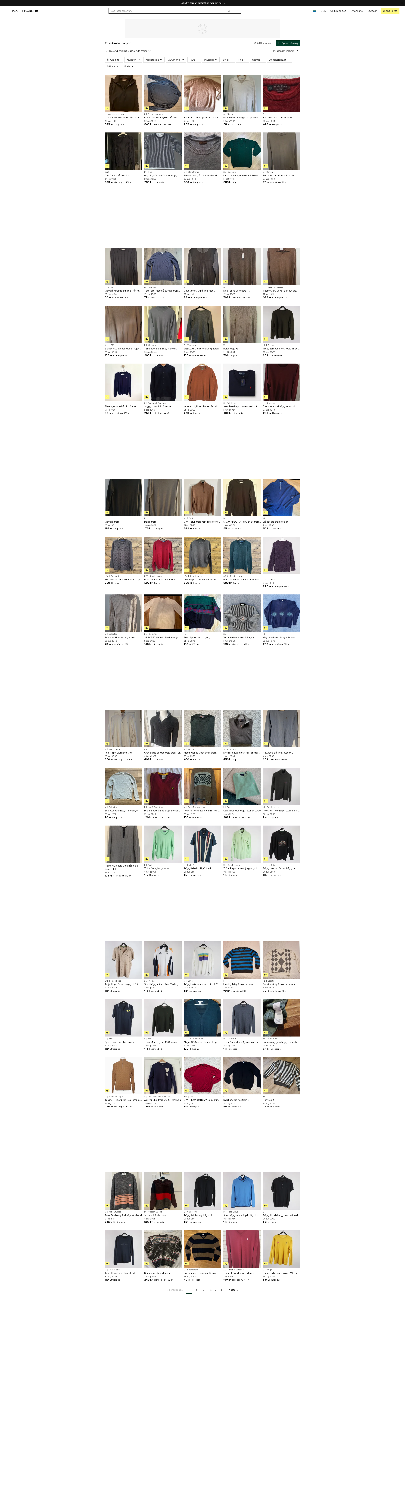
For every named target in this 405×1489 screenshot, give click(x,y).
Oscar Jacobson (116, 114)
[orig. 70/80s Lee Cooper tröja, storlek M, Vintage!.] (163, 151)
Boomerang (272, 1039)
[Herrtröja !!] (281, 1075)
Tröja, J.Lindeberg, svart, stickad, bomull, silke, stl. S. (280, 1215)
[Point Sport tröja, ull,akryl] (202, 613)
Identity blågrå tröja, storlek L (239, 984)
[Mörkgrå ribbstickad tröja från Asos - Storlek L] (123, 266)
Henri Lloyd (232, 1212)
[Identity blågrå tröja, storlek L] (242, 960)
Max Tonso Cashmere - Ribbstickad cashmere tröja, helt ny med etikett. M (242, 290)
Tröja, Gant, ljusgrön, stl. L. (158, 868)
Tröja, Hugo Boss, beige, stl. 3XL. (122, 984)
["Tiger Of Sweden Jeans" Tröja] (202, 1018)
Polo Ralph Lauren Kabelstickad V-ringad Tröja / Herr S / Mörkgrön (241, 579)
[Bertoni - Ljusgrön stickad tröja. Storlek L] (281, 151)
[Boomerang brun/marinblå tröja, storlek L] (202, 1249)
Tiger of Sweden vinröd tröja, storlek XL (239, 1273)
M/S (146, 576)
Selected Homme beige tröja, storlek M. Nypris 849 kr (120, 637)
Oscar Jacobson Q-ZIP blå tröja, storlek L (161, 117)
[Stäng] (402, 3)
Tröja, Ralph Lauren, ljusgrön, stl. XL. (240, 868)
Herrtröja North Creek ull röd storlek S (278, 117)
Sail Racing (192, 1212)
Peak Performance (197, 807)
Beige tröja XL (230, 348)
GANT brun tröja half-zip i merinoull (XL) (202, 521)
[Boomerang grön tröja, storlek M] (281, 1018)
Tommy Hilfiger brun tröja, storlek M (122, 1100)
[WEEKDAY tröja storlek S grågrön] (202, 324)
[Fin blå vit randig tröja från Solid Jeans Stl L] (123, 844)
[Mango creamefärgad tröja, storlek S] (242, 93)
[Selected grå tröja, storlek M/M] (123, 786)
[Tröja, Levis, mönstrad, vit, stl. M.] (202, 960)
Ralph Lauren (233, 403)
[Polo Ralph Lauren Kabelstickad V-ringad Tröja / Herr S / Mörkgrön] (242, 555)
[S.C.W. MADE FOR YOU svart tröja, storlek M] (242, 497)
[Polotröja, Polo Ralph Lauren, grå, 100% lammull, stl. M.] (281, 786)
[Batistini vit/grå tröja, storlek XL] (281, 960)
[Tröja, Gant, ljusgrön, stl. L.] (163, 844)
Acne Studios (115, 1212)
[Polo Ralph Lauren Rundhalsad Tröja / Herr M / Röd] (163, 555)
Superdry (231, 1039)
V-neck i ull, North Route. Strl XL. (201, 406)
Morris (191, 749)
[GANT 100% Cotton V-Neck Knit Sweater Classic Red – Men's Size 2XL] (202, 1075)
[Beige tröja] (163, 497)
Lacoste (232, 172)
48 (145, 749)
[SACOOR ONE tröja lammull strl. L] (202, 93)
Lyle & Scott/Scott (156, 807)
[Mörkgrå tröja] (123, 497)
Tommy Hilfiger (116, 1097)
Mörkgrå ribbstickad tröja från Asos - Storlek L (123, 290)
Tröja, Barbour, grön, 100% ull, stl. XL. (280, 348)
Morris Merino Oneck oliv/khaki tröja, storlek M (200, 752)
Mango (230, 114)
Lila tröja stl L (270, 579)
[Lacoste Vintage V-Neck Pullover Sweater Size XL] (242, 151)
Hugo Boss (116, 981)
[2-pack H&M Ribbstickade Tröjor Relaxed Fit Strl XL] (123, 324)
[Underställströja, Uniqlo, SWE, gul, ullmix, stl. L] (281, 1249)
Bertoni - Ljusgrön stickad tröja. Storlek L (279, 175)
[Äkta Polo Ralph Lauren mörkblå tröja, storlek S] (242, 382)
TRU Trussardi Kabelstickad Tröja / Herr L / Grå (123, 579)
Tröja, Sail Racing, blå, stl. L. (198, 1215)
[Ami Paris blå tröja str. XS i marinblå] (163, 1075)
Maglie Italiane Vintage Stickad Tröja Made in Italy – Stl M (279, 637)
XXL (185, 1097)
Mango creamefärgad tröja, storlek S (241, 117)
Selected (113, 634)
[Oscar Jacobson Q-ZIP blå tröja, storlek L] (163, 93)
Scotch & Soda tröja (155, 1215)
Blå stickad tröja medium (276, 521)
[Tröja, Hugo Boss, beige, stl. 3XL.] (123, 960)
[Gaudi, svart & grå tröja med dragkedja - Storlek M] (202, 266)
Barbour (271, 345)
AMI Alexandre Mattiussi (159, 1097)
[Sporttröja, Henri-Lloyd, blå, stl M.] (242, 1191)
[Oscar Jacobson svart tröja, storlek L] (123, 93)
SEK (323, 10)
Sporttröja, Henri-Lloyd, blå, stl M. (241, 1215)
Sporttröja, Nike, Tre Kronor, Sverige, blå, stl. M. (120, 1042)
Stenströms (193, 172)
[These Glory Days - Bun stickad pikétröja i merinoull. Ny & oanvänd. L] (281, 266)
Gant (107, 172)
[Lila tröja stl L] (281, 555)
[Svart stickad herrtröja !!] (242, 1075)
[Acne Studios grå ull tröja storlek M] (123, 1191)
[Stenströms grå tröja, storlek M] (202, 151)
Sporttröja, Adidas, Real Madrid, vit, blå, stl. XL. (161, 984)
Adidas (152, 981)
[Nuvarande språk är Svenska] (314, 11)
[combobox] (170, 10)
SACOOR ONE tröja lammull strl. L (201, 117)
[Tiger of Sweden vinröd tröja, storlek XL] (242, 1249)
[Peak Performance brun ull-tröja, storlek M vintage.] (202, 786)
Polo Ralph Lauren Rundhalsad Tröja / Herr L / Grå (200, 579)
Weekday (191, 345)
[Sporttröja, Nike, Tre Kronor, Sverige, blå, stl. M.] (123, 1018)
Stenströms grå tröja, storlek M (200, 175)
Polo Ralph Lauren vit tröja (119, 752)
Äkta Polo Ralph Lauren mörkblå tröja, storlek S (240, 406)
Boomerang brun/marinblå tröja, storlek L (200, 1273)
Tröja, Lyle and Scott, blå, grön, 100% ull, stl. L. (279, 868)
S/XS (225, 576)
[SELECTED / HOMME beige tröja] (163, 613)
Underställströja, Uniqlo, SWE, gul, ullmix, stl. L (281, 1273)
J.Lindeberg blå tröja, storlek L (160, 348)
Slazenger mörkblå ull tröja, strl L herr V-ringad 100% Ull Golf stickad (123, 406)
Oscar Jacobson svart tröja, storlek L (123, 117)
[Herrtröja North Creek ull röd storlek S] (281, 93)
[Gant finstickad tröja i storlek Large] (242, 786)
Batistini (271, 981)
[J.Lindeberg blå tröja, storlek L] (163, 324)
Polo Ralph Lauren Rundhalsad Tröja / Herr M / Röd (160, 579)
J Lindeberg (153, 345)
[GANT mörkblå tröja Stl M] (123, 151)
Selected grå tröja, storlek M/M (121, 810)
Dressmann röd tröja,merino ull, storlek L (279, 406)
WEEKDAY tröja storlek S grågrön (201, 348)
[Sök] (228, 10)
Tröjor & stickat (118, 51)
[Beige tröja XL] (242, 324)
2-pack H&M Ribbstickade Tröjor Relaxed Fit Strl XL (122, 348)
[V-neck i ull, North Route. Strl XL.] (202, 382)
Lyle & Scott (271, 865)
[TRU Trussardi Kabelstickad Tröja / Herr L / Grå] (123, 555)
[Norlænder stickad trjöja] (163, 1249)
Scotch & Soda (155, 1212)
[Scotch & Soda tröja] (163, 1191)
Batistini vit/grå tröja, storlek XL (279, 984)
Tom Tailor (153, 287)
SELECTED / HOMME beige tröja (161, 637)
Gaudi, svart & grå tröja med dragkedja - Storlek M (199, 290)
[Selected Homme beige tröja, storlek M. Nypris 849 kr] (123, 613)
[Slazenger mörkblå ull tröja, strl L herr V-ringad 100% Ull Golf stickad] (123, 382)
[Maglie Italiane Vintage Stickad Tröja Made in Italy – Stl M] (281, 613)
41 (222, 1289)
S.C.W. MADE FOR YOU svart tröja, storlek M (241, 521)
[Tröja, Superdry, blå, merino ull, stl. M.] (242, 1018)
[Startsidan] (30, 11)
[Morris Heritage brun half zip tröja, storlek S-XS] (242, 728)
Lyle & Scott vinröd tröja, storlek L (162, 810)
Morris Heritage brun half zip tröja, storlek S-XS (241, 752)
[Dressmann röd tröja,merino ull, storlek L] (281, 382)
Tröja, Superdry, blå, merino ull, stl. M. (241, 1042)
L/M (106, 576)
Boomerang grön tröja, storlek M (280, 1042)
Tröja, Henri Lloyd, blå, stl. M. (120, 1273)
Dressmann (271, 403)
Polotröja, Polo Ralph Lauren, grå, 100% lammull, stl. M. (280, 810)
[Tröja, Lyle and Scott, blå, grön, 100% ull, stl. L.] (281, 844)
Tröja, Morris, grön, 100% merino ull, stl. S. (161, 1042)
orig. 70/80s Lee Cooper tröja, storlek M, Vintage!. (160, 175)
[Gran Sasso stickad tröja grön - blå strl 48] (163, 728)
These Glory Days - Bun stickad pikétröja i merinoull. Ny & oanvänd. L (281, 290)
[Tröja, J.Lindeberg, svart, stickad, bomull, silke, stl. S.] (281, 1191)
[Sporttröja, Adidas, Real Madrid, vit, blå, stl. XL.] (163, 960)
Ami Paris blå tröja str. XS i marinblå (162, 1100)
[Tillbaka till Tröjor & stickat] (106, 50)
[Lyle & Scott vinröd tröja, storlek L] (163, 786)
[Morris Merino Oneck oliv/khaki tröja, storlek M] (202, 728)
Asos (110, 287)
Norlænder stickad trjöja (157, 1273)
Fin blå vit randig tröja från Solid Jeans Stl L (121, 867)
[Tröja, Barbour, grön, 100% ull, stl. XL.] (281, 324)
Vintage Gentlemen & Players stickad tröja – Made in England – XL (240, 637)
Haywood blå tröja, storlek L (278, 752)
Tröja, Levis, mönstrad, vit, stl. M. (201, 984)
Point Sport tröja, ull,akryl (197, 637)
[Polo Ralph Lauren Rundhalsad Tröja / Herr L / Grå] (202, 555)
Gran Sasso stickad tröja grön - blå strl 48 (162, 752)
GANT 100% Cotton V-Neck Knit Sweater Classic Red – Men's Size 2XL (201, 1100)
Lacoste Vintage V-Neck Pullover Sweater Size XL (240, 175)
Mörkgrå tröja (112, 521)
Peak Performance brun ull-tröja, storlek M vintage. (201, 810)
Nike (111, 1039)
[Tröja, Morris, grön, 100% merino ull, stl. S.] (163, 1018)
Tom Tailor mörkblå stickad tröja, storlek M (161, 290)
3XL (106, 981)
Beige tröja (150, 521)
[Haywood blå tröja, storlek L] (281, 728)
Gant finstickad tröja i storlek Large (242, 810)
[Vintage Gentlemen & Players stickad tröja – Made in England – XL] (242, 613)
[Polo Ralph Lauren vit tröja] (123, 728)
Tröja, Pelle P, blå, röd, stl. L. (199, 868)
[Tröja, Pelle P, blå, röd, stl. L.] (202, 844)
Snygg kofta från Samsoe (157, 406)
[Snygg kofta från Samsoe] (163, 382)
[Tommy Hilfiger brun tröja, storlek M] (123, 1075)
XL (224, 172)
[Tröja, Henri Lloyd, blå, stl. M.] (123, 1249)
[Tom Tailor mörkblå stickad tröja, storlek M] (163, 266)
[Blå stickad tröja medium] (281, 497)
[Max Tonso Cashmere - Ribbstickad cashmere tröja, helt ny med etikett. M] (242, 266)
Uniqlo (269, 1270)
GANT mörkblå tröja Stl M (118, 175)
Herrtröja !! (268, 1100)
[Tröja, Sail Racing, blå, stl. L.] (202, 1191)
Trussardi (115, 576)
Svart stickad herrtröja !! (236, 1100)
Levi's (190, 981)
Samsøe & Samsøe (157, 403)
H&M (111, 345)
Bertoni (269, 172)
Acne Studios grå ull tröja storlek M (123, 1215)
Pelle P (190, 865)
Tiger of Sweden (195, 1039)
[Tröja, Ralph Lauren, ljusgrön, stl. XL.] (242, 844)
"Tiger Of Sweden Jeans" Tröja (200, 1042)
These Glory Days (274, 287)
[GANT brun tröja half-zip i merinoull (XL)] (202, 497)
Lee (150, 172)
